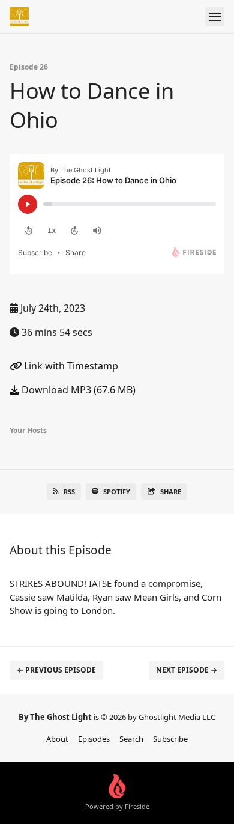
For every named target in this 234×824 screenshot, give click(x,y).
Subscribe (170, 738)
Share (170, 491)
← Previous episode (56, 670)
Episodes (94, 738)
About (57, 738)
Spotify (116, 491)
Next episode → (186, 670)
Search (131, 738)
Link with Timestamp (70, 365)
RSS (69, 491)
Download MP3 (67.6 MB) (77, 389)
